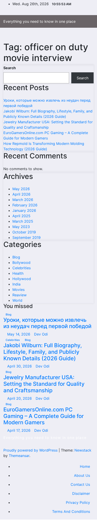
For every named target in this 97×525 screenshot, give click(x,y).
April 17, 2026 (19, 430)
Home (85, 466)
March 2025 (22, 221)
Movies (18, 289)
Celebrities (21, 268)
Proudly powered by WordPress (31, 450)
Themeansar (19, 455)
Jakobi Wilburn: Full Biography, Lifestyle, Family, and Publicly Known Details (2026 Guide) (42, 352)
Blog (16, 257)
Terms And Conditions (71, 511)
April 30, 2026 (20, 366)
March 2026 (22, 199)
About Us (82, 475)
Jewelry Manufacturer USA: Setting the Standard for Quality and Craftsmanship (44, 384)
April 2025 (21, 216)
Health (17, 273)
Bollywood (21, 262)
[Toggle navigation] (47, 35)
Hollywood (21, 278)
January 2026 (24, 210)
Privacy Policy (78, 502)
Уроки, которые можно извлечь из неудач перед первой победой (47, 323)
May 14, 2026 (19, 334)
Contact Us (80, 484)
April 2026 (21, 194)
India (16, 284)
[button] (80, 34)
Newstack (82, 450)
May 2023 (21, 226)
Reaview (19, 295)
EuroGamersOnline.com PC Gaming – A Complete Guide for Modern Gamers (43, 416)
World (17, 300)
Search (9, 68)
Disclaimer (81, 493)
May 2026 (21, 189)
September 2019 (26, 237)
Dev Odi (41, 334)
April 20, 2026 (20, 398)
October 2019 (24, 232)
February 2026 (24, 205)
